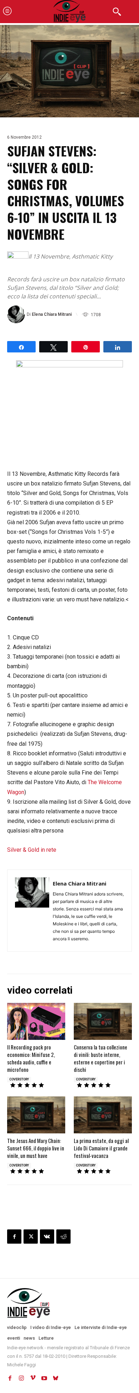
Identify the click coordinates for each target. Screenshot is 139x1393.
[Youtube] (44, 1378)
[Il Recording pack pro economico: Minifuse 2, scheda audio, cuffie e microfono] (36, 1021)
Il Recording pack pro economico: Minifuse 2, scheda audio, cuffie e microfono (31, 1058)
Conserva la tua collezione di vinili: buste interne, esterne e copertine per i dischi (100, 1058)
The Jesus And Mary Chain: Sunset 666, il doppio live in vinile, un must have (35, 1148)
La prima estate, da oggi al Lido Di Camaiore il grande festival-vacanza (101, 1148)
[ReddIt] (63, 1236)
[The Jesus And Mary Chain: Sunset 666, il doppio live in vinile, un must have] (36, 1114)
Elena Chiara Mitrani (52, 314)
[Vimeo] (33, 1378)
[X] (31, 1236)
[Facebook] (14, 1236)
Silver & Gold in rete (31, 849)
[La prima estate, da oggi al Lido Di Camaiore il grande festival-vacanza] (103, 1114)
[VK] (47, 1236)
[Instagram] (21, 1378)
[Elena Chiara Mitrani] (17, 314)
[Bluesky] (55, 1378)
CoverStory (19, 1079)
